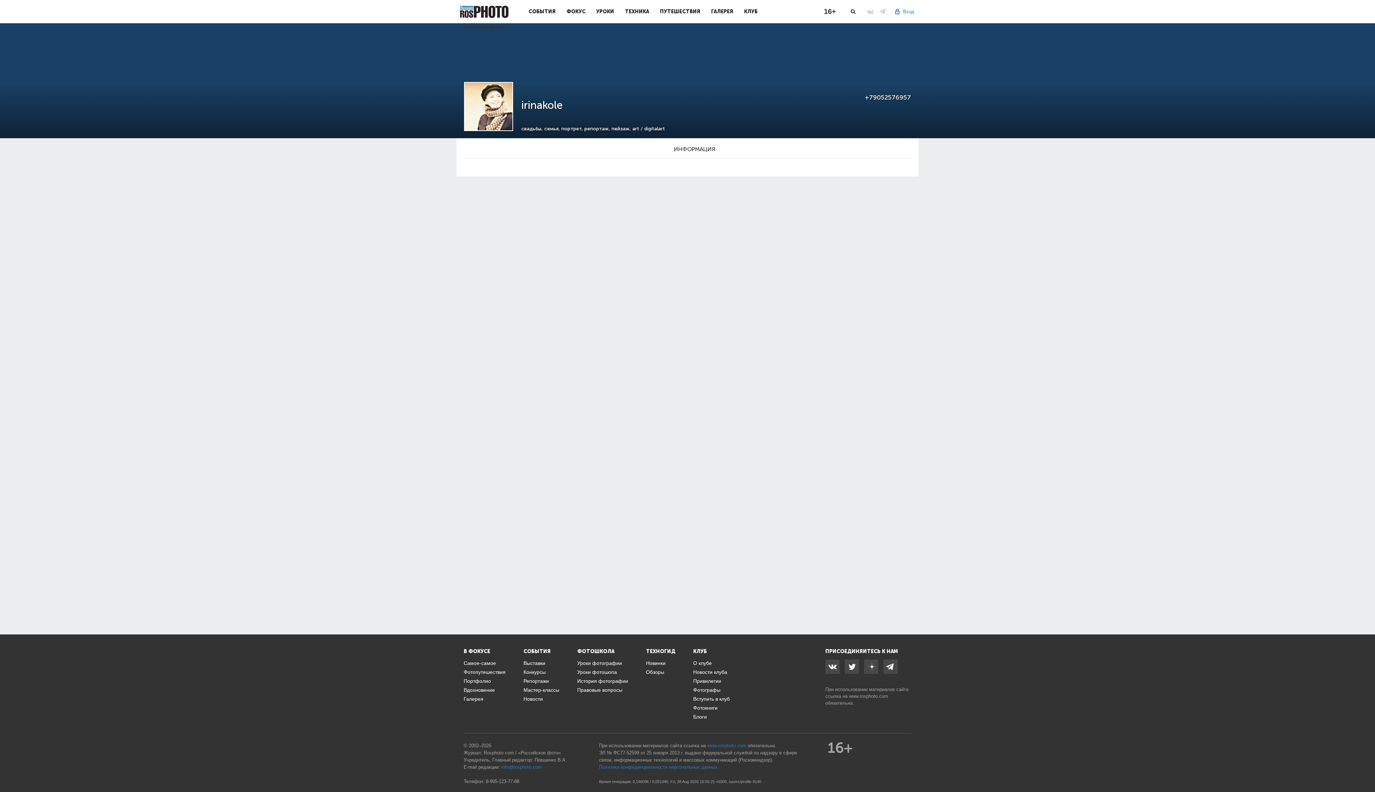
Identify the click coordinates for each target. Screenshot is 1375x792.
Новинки (656, 663)
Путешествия (680, 11)
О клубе (702, 663)
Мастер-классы (541, 690)
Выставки (534, 663)
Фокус (575, 11)
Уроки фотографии (599, 663)
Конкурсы (535, 672)
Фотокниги (705, 708)
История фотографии (602, 681)
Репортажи (536, 681)
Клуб (751, 11)
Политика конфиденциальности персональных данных (658, 767)
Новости (533, 699)
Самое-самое (480, 663)
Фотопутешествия (485, 672)
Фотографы (706, 690)
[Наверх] (1365, 768)
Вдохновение (479, 690)
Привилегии (707, 681)
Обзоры (655, 672)
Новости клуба (710, 672)
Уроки (605, 11)
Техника (637, 11)
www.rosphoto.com (868, 696)
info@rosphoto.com (521, 767)
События (542, 11)
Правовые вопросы (599, 690)
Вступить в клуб (711, 699)
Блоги (700, 717)
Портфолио (477, 681)
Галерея (722, 11)
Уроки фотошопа (597, 672)
